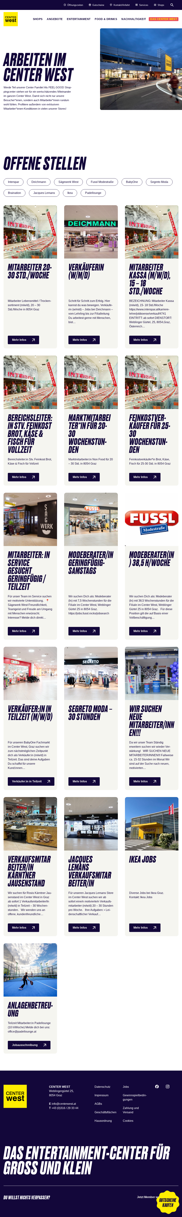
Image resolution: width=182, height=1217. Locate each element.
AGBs (98, 1103)
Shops (38, 19)
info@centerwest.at (64, 1103)
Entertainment (78, 19)
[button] (168, 1203)
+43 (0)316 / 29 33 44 (65, 1108)
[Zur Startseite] (15, 1096)
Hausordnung (103, 1120)
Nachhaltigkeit (133, 19)
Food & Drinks (106, 19)
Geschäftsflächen (105, 1112)
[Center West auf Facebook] (157, 1087)
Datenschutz (102, 1086)
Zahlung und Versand (131, 1110)
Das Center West (163, 19)
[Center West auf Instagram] (167, 1087)
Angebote (55, 19)
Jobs (126, 1086)
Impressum (101, 1095)
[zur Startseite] (11, 19)
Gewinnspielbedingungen (135, 1097)
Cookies (128, 1120)
